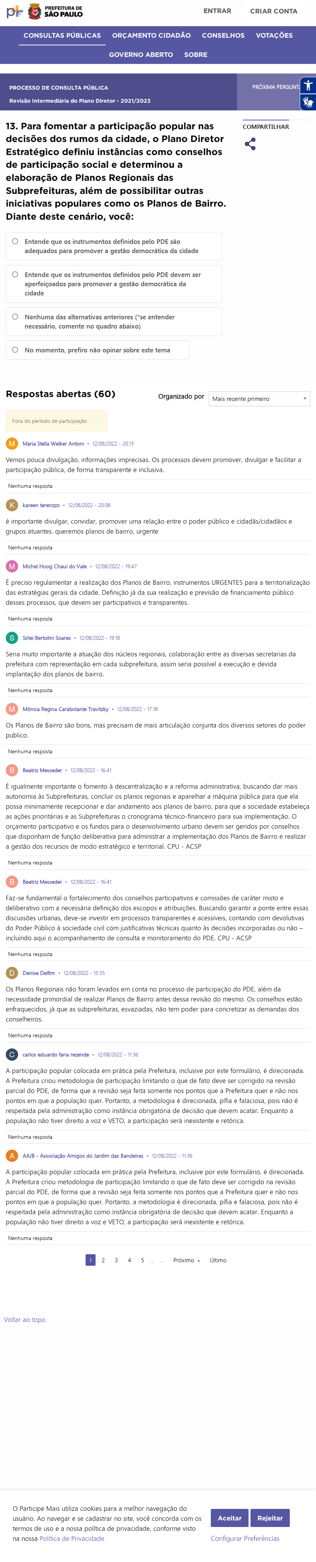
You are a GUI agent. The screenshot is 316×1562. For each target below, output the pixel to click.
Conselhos (223, 35)
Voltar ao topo (24, 1319)
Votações (274, 35)
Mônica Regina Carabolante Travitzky (66, 709)
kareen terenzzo (41, 505)
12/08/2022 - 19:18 (99, 637)
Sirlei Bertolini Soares (47, 637)
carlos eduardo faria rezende (56, 1054)
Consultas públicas (62, 35)
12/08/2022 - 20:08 (89, 505)
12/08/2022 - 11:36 (117, 1054)
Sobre (195, 54)
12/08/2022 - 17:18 (137, 709)
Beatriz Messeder (43, 770)
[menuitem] (217, 11)
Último (218, 1260)
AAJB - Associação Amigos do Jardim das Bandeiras (83, 1155)
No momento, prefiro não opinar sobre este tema (97, 349)
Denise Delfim (39, 972)
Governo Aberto (141, 54)
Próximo (183, 1260)
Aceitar (230, 1518)
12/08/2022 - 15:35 (84, 972)
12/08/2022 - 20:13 (113, 443)
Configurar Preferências (245, 1538)
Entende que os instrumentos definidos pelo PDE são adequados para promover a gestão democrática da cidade (111, 246)
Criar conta (274, 11)
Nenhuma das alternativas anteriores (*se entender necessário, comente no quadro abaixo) (100, 321)
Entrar (217, 10)
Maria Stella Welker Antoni (53, 443)
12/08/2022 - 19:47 (116, 566)
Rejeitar (270, 1518)
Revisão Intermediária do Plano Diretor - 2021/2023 (80, 101)
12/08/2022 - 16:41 (91, 770)
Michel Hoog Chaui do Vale (55, 566)
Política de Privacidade (72, 1538)
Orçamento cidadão (151, 35)
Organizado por (181, 396)
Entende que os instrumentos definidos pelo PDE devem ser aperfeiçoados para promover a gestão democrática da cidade (113, 283)
